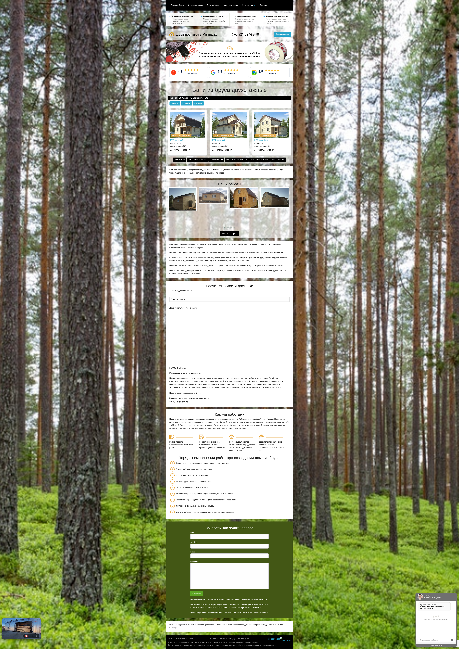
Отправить (196, 594)
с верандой (198, 103)
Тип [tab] (175, 98)
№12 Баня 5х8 (218, 140)
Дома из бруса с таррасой (197, 159)
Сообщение (194, 561)
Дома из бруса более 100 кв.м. (236, 159)
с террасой (174, 103)
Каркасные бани (230, 5)
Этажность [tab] (197, 98)
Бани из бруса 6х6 (278, 159)
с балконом (186, 103)
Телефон (193, 542)
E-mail (192, 552)
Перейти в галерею (229, 234)
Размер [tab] (184, 98)
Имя (192, 533)
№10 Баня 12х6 (261, 140)
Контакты (264, 5)
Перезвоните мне (282, 34)
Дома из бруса (177, 5)
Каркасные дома (195, 5)
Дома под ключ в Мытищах (196, 34)
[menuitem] (177, 5)
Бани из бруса (213, 5)
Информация (247, 5)
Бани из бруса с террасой (259, 159)
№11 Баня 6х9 (176, 140)
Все (208, 98)
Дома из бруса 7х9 (216, 159)
